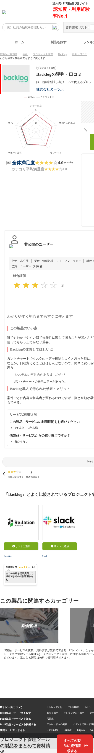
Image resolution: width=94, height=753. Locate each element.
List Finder (52, 730)
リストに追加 (22, 546)
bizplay (81, 730)
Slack (44, 556)
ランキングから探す (74, 712)
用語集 (50, 718)
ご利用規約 (73, 707)
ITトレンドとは (55, 707)
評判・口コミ (79, 54)
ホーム (19, 42)
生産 (25, 54)
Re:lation (8, 556)
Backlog (62, 54)
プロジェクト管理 (43, 54)
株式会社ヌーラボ (50, 89)
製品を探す (59, 42)
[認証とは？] (14, 249)
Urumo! (68, 730)
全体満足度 (23, 162)
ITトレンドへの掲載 (57, 724)
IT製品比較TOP (8, 54)
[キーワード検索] (54, 27)
